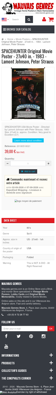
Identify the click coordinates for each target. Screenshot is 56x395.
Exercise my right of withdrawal (31, 391)
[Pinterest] (31, 336)
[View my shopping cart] (50, 19)
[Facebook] (6, 336)
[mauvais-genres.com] (28, 7)
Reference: (10, 146)
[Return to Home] (3, 39)
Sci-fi (29, 233)
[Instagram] (43, 336)
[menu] (44, 19)
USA (29, 248)
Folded (30, 257)
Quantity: (10, 158)
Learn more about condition (28, 140)
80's (29, 227)
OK (50, 328)
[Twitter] (18, 336)
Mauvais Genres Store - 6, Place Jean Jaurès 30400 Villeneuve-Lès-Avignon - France (29, 388)
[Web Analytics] (8, 392)
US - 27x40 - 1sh (35, 239)
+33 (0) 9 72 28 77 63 (17, 314)
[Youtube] (6, 346)
